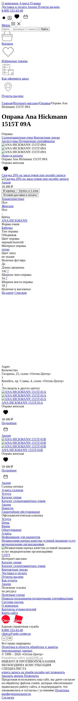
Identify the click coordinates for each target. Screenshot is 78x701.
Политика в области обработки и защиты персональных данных (30, 648)
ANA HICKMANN (14, 220)
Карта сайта (10, 613)
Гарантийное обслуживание (21, 511)
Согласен (8, 697)
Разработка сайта (22, 657)
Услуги (6, 493)
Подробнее (9, 423)
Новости (7, 508)
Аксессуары (10, 141)
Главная (7, 103)
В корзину (9, 190)
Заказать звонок (13, 676)
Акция (6, 182)
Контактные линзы (47, 137)
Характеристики (13, 199)
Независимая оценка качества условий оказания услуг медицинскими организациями (39, 542)
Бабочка (7, 227)
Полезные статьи (13, 595)
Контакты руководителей (19, 609)
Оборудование (11, 530)
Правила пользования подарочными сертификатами (37, 598)
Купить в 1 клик (28, 190)
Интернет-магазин (25, 103)
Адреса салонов (12, 490)
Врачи (6, 526)
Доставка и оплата (15, 7)
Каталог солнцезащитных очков (23, 501)
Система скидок (13, 602)
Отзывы (35, 3)
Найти (44, 29)
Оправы (44, 103)
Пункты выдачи (49, 7)
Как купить (9, 580)
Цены (5, 522)
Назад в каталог (12, 155)
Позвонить (31, 676)
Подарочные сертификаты (37, 141)
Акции (33, 7)
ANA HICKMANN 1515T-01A (22, 402)
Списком (20, 292)
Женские (8, 206)
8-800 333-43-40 (12, 10)
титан (5, 249)
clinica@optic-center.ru (16, 633)
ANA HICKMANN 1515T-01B (22, 450)
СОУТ (6, 555)
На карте (8, 292)
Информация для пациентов (21, 537)
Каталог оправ (11, 497)
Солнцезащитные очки (18, 137)
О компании (10, 3)
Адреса (24, 3)
